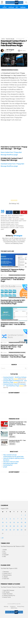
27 (14, 530)
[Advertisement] (14, 23)
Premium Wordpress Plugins (10, 267)
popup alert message (8, 226)
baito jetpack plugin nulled (10, 463)
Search (25, 368)
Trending (23, 7)
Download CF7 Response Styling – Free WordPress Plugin (13, 270)
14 (17, 522)
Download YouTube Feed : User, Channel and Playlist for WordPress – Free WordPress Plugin (18, 424)
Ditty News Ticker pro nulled (11, 461)
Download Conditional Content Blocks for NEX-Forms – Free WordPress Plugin (12, 347)
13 (14, 522)
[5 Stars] (16, 200)
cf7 (10, 215)
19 (10, 526)
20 (14, 526)
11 (6, 522)
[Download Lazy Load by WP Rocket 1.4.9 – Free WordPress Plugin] (4, 434)
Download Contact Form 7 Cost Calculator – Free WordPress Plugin (13, 356)
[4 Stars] (15, 200)
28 (17, 530)
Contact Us (12, 606)
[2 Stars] (12, 200)
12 (10, 522)
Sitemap (6, 606)
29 (21, 530)
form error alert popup (18, 221)
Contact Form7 (7, 219)
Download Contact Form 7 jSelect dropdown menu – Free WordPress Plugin (13, 324)
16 (25, 522)
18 (6, 526)
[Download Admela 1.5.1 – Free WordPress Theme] (4, 443)
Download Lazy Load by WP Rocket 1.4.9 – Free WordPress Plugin (17, 433)
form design (5, 221)
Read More (4, 428)
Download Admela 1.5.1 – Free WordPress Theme (17, 441)
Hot (17, 7)
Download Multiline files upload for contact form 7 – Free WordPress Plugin (13, 279)
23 (25, 526)
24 (2, 530)
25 (6, 530)
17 (2, 526)
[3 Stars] (14, 200)
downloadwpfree (7, 465)
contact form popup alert (10, 217)
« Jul (2, 538)
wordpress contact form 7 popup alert (12, 228)
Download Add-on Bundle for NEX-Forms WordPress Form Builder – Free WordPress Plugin (13, 302)
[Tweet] (16, 212)
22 (21, 526)
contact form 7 (18, 215)
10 (2, 522)
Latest (5, 7)
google (5, 467)
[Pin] (23, 212)
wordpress (20, 226)
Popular (11, 7)
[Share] (9, 212)
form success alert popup (10, 222)
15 (21, 522)
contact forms (19, 219)
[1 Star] (11, 200)
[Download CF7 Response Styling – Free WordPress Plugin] (14, 261)
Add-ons (4, 215)
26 (10, 530)
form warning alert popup (10, 224)
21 (17, 526)
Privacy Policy (20, 606)
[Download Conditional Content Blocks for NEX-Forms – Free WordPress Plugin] (14, 337)
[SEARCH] (26, 2)
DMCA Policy (14, 608)
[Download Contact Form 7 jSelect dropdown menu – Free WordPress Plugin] (14, 314)
